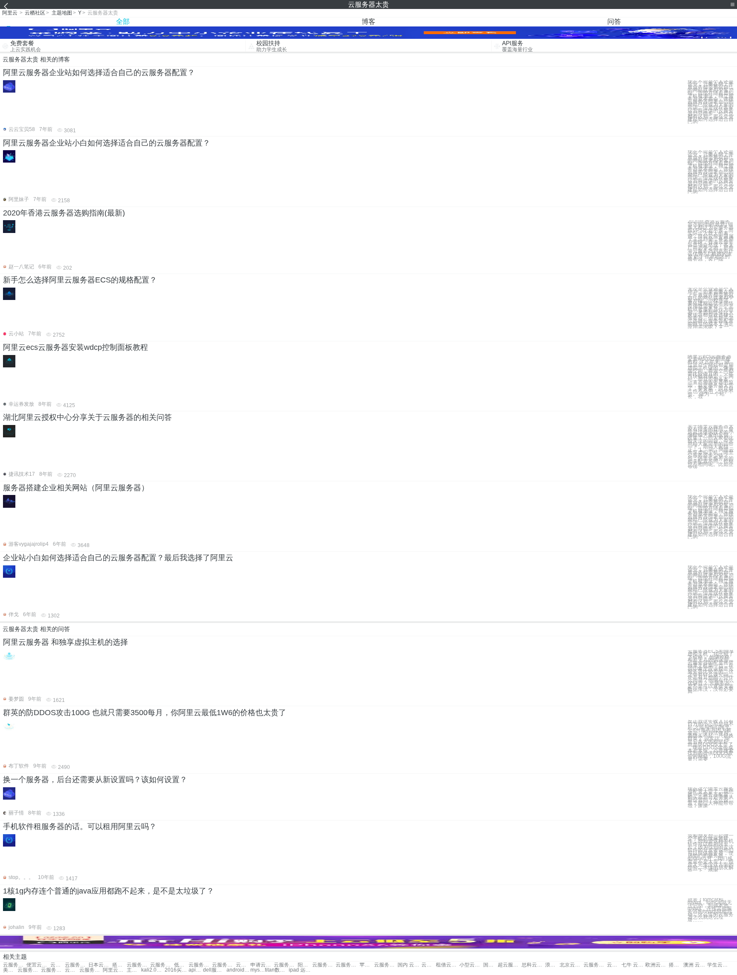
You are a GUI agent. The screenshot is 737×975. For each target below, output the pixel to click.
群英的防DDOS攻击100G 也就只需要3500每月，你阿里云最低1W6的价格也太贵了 (144, 712)
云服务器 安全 (285, 965)
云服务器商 (223, 965)
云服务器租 (162, 965)
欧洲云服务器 (657, 965)
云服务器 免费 (14, 965)
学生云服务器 (719, 965)
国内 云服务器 (409, 965)
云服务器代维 (52, 970)
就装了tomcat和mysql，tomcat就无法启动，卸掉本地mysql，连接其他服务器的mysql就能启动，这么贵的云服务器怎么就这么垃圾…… (711, 910)
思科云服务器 (533, 965)
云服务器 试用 (57, 965)
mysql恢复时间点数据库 (257, 970)
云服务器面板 (29, 970)
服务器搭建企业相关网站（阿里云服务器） (76, 487)
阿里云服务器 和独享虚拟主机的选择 (65, 642)
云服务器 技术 (614, 965)
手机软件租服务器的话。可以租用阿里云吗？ (80, 826)
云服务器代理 (76, 965)
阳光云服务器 (305, 965)
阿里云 (9, 13)
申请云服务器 (262, 965)
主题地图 (62, 13)
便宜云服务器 (38, 965)
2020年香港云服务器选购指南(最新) (64, 213)
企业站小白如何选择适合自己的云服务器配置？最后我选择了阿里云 (118, 557)
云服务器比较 (347, 965)
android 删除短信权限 (238, 970)
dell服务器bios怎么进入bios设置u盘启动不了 (214, 970)
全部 (123, 21)
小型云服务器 (471, 965)
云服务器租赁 (138, 965)
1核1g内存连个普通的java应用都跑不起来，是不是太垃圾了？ (108, 891)
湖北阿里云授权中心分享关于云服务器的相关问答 (87, 417)
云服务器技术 (595, 965)
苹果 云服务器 (367, 965)
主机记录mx (134, 970)
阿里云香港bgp (114, 970)
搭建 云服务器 (676, 965)
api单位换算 (196, 970)
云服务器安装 (200, 965)
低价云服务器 (181, 965)
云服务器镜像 (91, 970)
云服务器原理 (428, 965)
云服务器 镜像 (72, 970)
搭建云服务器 (119, 965)
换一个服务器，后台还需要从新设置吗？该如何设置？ (95, 779)
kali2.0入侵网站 (153, 970)
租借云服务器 (447, 965)
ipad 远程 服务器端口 (300, 970)
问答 (614, 21)
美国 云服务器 (10, 970)
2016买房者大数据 (176, 970)
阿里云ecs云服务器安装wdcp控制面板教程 (75, 347)
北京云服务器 (571, 965)
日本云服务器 (100, 965)
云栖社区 (35, 13)
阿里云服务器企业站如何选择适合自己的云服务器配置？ (99, 72)
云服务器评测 (324, 965)
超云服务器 (509, 965)
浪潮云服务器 (552, 965)
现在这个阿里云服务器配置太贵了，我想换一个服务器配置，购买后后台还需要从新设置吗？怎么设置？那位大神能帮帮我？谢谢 (711, 797)
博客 (368, 21)
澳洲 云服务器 (695, 965)
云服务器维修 (243, 965)
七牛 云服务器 (633, 965)
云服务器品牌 (386, 965)
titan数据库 (276, 970)
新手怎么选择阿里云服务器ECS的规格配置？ (80, 280)
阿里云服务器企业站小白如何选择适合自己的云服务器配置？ (106, 143)
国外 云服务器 (490, 965)
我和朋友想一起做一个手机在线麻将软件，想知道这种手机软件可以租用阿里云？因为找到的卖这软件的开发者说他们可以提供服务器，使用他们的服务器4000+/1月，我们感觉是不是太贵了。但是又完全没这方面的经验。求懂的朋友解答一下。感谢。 (711, 853)
